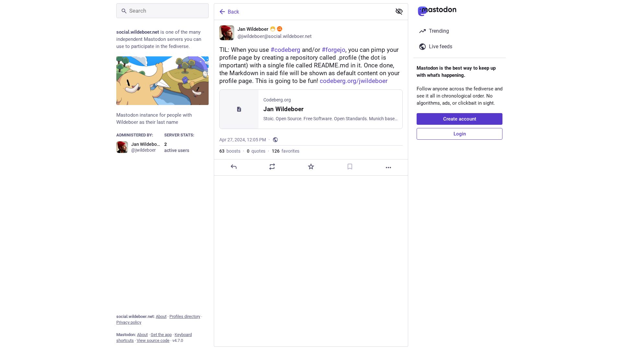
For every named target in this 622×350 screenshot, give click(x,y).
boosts (229, 151)
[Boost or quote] (272, 166)
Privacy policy (128, 322)
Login (460, 134)
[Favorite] (311, 166)
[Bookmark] (350, 166)
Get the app (161, 334)
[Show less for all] (399, 11)
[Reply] (233, 166)
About (161, 316)
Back (233, 12)
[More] (388, 167)
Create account (459, 119)
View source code (153, 340)
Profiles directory (184, 316)
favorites (285, 151)
